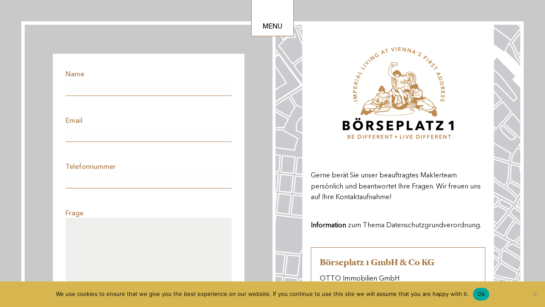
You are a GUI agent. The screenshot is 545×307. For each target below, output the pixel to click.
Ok (481, 293)
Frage (74, 213)
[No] (534, 294)
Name (75, 74)
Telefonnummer (91, 166)
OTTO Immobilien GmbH (359, 278)
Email (74, 120)
